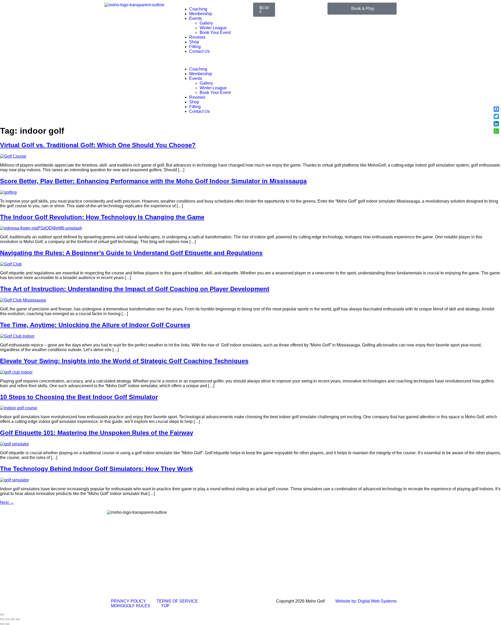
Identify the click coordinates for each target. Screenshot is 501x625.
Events (195, 18)
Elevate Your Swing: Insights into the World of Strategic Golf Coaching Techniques (124, 360)
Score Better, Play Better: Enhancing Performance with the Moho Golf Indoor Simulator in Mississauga (153, 181)
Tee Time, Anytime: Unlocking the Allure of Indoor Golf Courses (95, 324)
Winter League (213, 28)
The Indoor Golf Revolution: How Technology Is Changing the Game (102, 217)
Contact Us (199, 51)
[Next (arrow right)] (7, 624)
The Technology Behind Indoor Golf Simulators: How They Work (96, 468)
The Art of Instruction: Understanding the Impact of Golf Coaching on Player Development (134, 288)
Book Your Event (215, 32)
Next (7, 502)
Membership (200, 13)
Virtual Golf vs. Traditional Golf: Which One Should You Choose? (98, 145)
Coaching (198, 9)
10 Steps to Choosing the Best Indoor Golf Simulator (79, 396)
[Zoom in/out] (2, 619)
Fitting (195, 46)
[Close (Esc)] (18, 619)
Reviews (197, 37)
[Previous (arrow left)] (2, 624)
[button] (213, 60)
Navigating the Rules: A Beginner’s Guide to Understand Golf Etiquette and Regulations (131, 252)
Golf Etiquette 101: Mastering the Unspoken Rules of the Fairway (96, 432)
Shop (194, 42)
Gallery (206, 23)
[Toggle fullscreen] (7, 619)
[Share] (12, 619)
